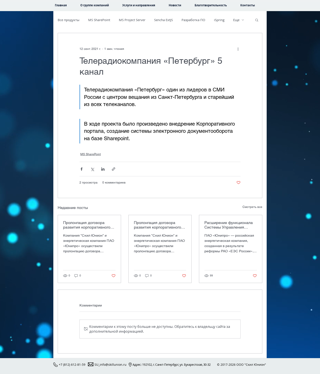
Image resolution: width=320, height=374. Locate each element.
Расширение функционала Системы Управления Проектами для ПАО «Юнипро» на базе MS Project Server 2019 (228, 224)
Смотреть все (252, 207)
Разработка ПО (193, 20)
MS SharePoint (99, 20)
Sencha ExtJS (163, 20)
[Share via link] (113, 169)
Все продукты (68, 20)
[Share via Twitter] (92, 169)
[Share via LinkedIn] (103, 169)
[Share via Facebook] (81, 169)
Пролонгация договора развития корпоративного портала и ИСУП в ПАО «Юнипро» (86, 224)
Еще (236, 20)
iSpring (219, 20)
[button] (142, 5)
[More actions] (238, 48)
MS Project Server (132, 20)
